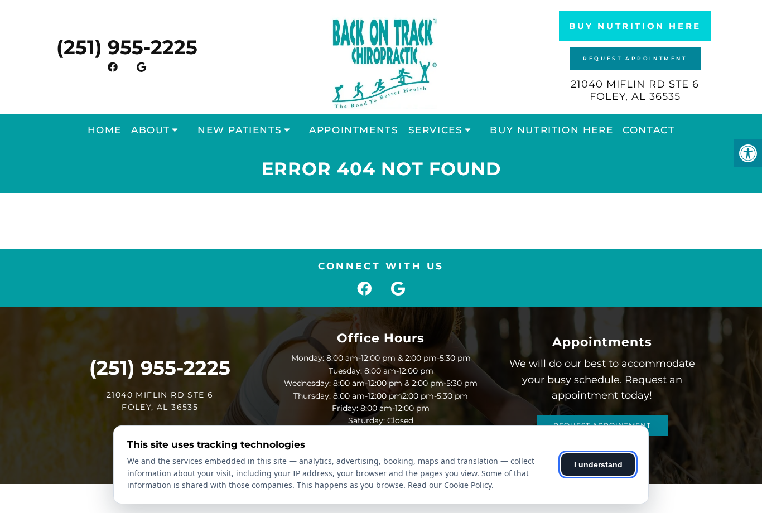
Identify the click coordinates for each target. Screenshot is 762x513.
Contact (648, 129)
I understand (598, 464)
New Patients (239, 129)
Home (105, 129)
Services (435, 129)
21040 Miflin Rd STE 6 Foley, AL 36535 (635, 90)
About (150, 129)
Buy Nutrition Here (635, 26)
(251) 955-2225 (126, 47)
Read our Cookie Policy (449, 485)
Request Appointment (635, 58)
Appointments (353, 129)
